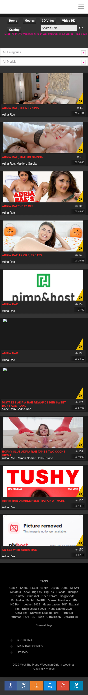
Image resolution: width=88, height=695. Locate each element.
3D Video (48, 20)
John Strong (45, 458)
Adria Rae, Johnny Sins (20, 108)
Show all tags (44, 625)
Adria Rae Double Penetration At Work (33, 500)
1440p (34, 588)
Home (13, 20)
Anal (27, 592)
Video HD (68, 20)
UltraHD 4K (71, 617)
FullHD (41, 600)
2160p (55, 588)
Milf (64, 604)
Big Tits (49, 592)
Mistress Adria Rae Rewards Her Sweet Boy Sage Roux (34, 404)
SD (33, 617)
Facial (30, 600)
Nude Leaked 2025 (34, 608)
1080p (13, 588)
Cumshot (33, 596)
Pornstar (15, 617)
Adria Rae (8, 114)
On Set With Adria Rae (19, 549)
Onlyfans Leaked (41, 612)
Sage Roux (9, 409)
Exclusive (17, 600)
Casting (14, 29)
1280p (24, 588)
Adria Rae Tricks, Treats (22, 255)
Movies (30, 20)
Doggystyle (67, 596)
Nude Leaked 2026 (60, 608)
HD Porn (15, 604)
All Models (9, 61)
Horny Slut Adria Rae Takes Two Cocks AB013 (33, 453)
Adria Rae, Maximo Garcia (22, 157)
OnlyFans (21, 612)
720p (64, 588)
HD (75, 600)
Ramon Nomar (26, 458)
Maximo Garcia (27, 163)
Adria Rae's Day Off (17, 206)
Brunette (19, 596)
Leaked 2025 (32, 604)
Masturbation (51, 604)
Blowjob (73, 592)
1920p (44, 588)
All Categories (12, 52)
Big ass (37, 592)
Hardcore (64, 600)
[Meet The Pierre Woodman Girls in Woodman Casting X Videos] (7, 7)
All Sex (74, 588)
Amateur (15, 592)
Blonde (60, 592)
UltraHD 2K (53, 617)
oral (56, 612)
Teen (41, 617)
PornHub (67, 612)
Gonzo (52, 600)
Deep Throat (49, 596)
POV (26, 617)
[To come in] (20, 7)
